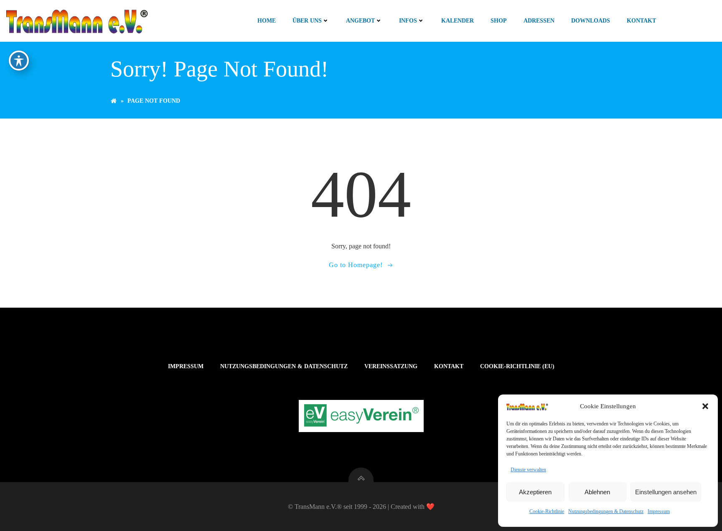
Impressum (659, 511)
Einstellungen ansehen (666, 492)
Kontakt (641, 21)
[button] (705, 406)
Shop (499, 21)
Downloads (590, 21)
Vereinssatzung (390, 366)
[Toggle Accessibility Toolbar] (19, 61)
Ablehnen (597, 492)
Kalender (457, 21)
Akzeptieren (535, 492)
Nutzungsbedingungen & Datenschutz (605, 511)
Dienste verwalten (528, 470)
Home (266, 21)
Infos (408, 21)
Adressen (539, 21)
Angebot (360, 21)
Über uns (307, 21)
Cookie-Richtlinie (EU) (517, 366)
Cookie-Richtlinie (546, 511)
